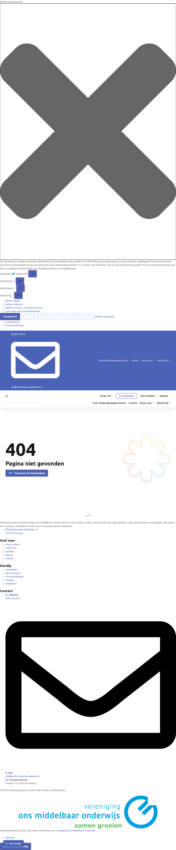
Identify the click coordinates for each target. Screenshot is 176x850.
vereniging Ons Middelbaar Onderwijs (75, 830)
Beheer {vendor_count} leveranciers (24, 307)
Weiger (28, 316)
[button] (88, 132)
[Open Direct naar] (154, 361)
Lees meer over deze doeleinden (23, 311)
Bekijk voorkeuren (49, 316)
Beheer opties (13, 300)
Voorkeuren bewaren (79, 316)
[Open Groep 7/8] (112, 396)
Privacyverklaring (14, 325)
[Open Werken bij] (169, 361)
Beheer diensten (14, 304)
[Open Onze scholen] (156, 396)
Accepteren (10, 316)
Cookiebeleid (12, 322)
